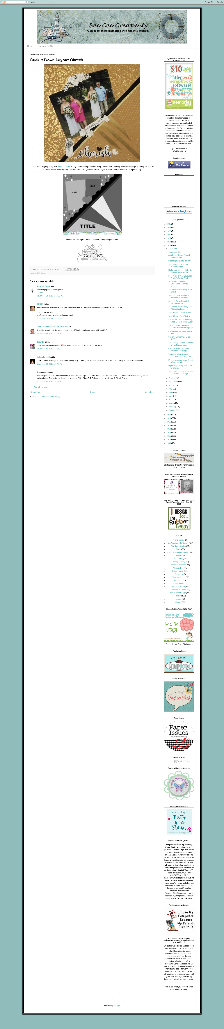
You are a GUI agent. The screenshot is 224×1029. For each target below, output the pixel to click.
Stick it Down (64, 166)
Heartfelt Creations (178, 565)
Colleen (40, 304)
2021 (169, 235)
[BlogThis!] (69, 269)
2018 (169, 245)
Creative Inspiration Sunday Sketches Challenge (179, 349)
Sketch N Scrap (178, 586)
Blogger (117, 1006)
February (173, 407)
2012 (169, 432)
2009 (169, 443)
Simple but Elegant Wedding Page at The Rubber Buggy (180, 321)
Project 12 (178, 580)
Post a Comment (40, 387)
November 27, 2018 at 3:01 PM (49, 334)
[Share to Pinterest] (77, 269)
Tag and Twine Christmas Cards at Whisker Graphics (180, 326)
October (172, 378)
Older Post (149, 392)
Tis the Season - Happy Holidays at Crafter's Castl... (180, 355)
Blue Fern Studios (178, 546)
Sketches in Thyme (178, 590)
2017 (169, 415)
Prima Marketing (178, 577)
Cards (178, 549)
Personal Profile (45, 46)
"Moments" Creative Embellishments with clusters (178, 284)
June (171, 392)
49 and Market (178, 540)
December (173, 248)
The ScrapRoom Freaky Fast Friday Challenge (180, 308)
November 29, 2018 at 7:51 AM (49, 349)
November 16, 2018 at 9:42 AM (49, 318)
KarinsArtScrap (43, 286)
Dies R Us (178, 559)
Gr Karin (40, 292)
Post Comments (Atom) (50, 397)
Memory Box (178, 568)
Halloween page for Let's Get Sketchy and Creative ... (180, 271)
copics (178, 599)
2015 (169, 422)
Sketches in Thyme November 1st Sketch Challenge (180, 372)
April (171, 399)
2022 (169, 231)
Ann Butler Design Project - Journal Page (179, 256)
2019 (169, 242)
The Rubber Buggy (178, 593)
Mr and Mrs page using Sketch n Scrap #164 (181, 361)
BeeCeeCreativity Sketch (177, 543)
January (172, 410)
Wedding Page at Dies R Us (180, 261)
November (173, 252)
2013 (169, 429)
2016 (169, 418)
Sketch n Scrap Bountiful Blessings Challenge (178, 296)
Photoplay (179, 574)
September (173, 382)
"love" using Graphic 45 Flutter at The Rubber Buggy (180, 344)
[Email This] (66, 269)
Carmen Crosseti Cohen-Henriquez (52, 327)
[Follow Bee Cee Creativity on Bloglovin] (179, 213)
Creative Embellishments (177, 552)
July (170, 389)
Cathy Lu (40, 342)
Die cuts (178, 555)
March (171, 403)
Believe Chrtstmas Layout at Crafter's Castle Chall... (180, 277)
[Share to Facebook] (74, 269)
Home (30, 46)
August (172, 385)
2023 (169, 227)
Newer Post (35, 392)
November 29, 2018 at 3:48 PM (49, 364)
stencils (178, 602)
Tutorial (178, 596)
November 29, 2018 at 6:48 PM (49, 382)
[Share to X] (71, 269)
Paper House (177, 571)
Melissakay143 (43, 357)
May (171, 396)
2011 (169, 436)
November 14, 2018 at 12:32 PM (50, 296)
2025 (169, 224)
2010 (169, 439)
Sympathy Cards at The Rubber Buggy (178, 265)
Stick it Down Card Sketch (179, 316)
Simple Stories (178, 583)
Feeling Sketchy (178, 562)
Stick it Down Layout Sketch (179, 313)
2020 (169, 238)
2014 (169, 425)
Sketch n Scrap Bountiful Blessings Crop (178, 302)
